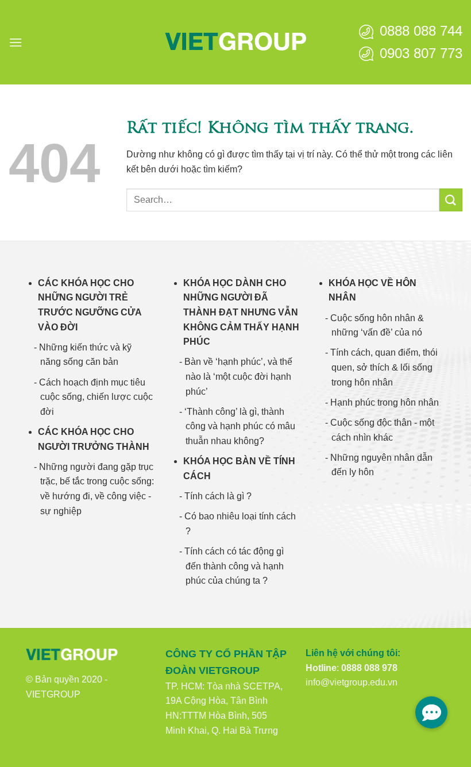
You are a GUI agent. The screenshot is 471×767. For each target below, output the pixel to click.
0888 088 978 (369, 668)
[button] (15, 42)
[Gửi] (450, 199)
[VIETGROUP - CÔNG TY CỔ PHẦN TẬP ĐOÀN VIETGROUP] (235, 42)
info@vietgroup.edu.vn (351, 682)
